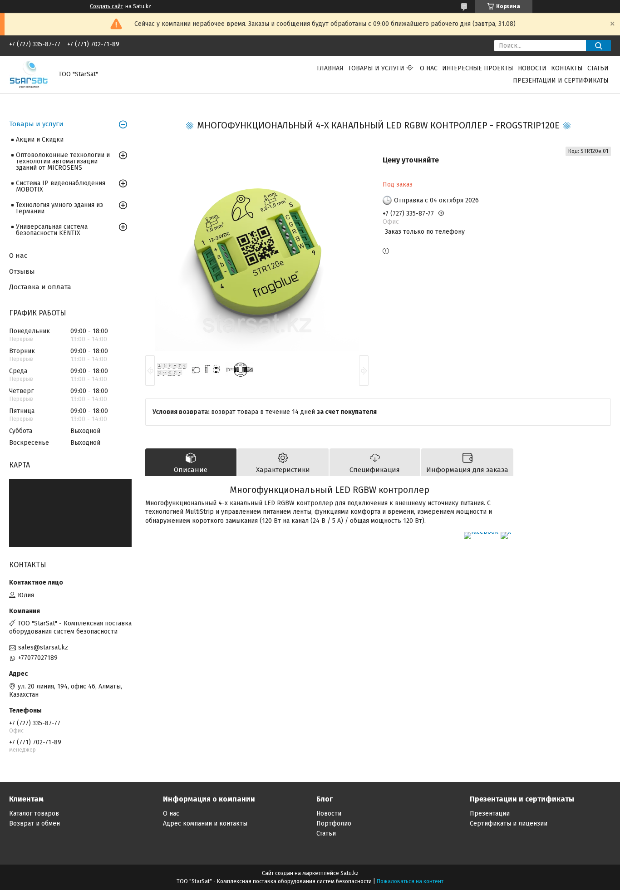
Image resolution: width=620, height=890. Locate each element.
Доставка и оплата (40, 287)
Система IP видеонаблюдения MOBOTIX (60, 186)
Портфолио (333, 823)
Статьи (598, 68)
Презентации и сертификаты (561, 80)
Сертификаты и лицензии (508, 823)
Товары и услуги (376, 68)
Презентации (490, 813)
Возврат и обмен (34, 823)
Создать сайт (106, 6)
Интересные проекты (477, 68)
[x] (506, 532)
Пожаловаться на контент (410, 881)
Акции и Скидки (40, 139)
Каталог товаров (34, 813)
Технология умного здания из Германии (59, 208)
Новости (532, 68)
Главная (330, 68)
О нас (429, 68)
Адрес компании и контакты (205, 823)
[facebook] (481, 532)
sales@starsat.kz (43, 647)
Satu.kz (349, 873)
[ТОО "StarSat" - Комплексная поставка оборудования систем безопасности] (28, 74)
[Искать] (598, 45)
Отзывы (22, 271)
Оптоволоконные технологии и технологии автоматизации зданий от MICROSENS (63, 161)
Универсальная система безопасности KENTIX (52, 230)
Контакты (567, 68)
